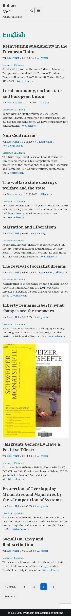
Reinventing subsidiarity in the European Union (34, 48)
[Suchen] (31, 10)
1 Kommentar (44, 141)
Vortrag (45, 102)
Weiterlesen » (25, 81)
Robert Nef (13, 57)
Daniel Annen (14, 102)
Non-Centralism (18, 135)
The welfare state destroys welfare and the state (29, 185)
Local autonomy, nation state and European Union (32, 93)
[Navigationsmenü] (38, 10)
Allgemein (43, 57)
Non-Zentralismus (12, 145)
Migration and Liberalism (29, 227)
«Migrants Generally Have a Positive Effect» (31, 446)
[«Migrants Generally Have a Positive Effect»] (35, 390)
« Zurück (10, 586)
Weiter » (10, 596)
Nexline (58, 612)
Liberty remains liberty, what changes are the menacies (33, 307)
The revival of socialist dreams (34, 266)
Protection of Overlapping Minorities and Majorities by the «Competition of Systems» (33, 494)
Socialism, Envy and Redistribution (22, 541)
